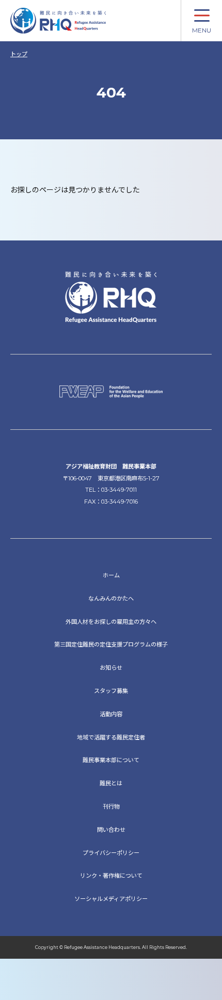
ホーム (111, 575)
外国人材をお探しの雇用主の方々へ (111, 621)
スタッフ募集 (111, 691)
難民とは (111, 783)
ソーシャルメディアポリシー (111, 898)
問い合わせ (111, 829)
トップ (18, 54)
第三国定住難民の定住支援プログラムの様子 (111, 644)
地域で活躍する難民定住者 (111, 737)
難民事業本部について (111, 760)
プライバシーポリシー (111, 853)
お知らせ (111, 667)
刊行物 (111, 806)
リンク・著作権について (111, 875)
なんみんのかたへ (111, 598)
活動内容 (111, 714)
